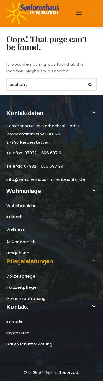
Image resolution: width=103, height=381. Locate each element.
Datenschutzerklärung (29, 344)
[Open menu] (79, 13)
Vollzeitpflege (20, 276)
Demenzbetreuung (26, 298)
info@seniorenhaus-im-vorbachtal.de (45, 179)
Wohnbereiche (21, 205)
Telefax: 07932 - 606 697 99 (34, 166)
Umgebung (17, 253)
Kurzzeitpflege (21, 287)
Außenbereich (20, 241)
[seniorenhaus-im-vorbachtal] (33, 13)
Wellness (15, 229)
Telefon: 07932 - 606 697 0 (33, 153)
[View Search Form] (92, 13)
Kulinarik (14, 217)
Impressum (18, 333)
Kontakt (14, 322)
